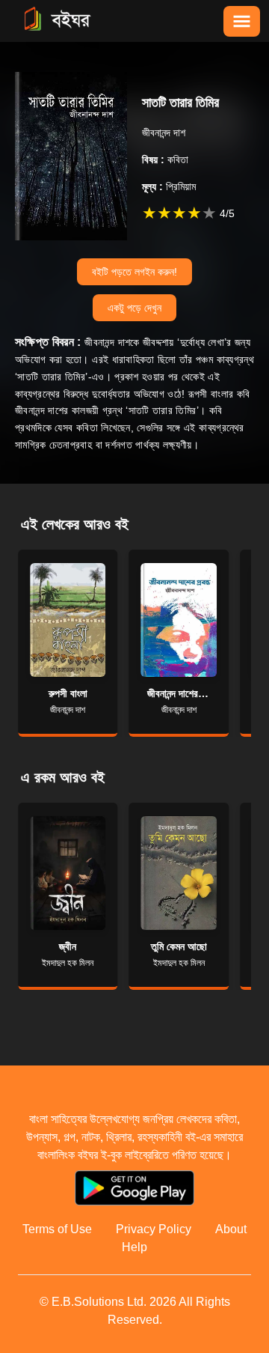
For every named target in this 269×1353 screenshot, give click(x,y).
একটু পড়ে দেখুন (134, 308)
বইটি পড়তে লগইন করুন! (134, 272)
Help (134, 1247)
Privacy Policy (153, 1229)
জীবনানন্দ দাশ (163, 133)
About (231, 1229)
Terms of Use (57, 1229)
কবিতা (165, 159)
